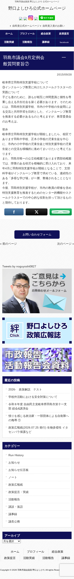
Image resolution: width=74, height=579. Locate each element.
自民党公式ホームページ (25, 25)
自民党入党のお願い (54, 25)
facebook (64, 42)
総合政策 (57, 551)
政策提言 (10, 558)
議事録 (12, 514)
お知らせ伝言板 (18, 470)
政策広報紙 (15, 484)
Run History (16, 455)
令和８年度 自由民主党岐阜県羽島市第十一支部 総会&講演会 (37, 406)
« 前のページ (8, 243)
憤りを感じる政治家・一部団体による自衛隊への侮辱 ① (38, 418)
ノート (12, 477)
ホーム (15, 551)
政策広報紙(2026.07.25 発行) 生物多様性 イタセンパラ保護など (38, 429)
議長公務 (14, 521)
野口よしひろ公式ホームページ (37, 8)
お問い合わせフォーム (37, 234)
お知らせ (14, 462)
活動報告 (14, 499)
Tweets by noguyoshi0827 (19, 266)
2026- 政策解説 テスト (25, 389)
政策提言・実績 (18, 492)
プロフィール (35, 551)
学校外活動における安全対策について (32, 396)
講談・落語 (15, 506)
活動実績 (29, 558)
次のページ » (65, 243)
